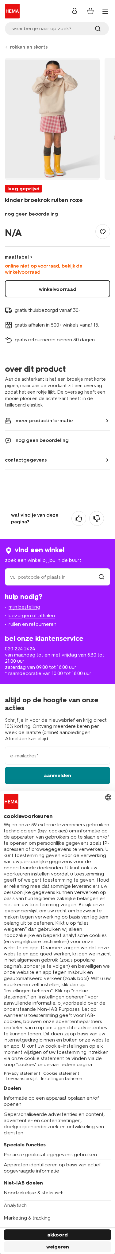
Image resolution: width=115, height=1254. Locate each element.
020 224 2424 (20, 649)
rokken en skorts (29, 47)
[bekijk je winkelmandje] (90, 11)
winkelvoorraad (57, 289)
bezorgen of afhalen (32, 615)
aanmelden (57, 775)
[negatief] (96, 518)
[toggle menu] (105, 11)
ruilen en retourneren (32, 624)
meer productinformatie (44, 420)
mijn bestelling (24, 607)
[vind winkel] (101, 577)
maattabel (17, 257)
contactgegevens (26, 460)
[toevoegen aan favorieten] (102, 231)
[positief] (78, 518)
